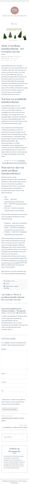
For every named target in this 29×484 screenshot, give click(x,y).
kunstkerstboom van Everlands (14, 210)
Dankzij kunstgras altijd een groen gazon (12, 418)
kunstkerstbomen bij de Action (14, 201)
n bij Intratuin (18, 234)
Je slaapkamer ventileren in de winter (15, 426)
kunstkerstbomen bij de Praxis (14, 230)
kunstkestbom (9, 234)
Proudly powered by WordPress (9, 481)
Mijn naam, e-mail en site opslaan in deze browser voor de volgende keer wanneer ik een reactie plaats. (13, 402)
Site (2, 391)
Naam (3, 373)
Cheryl (7, 283)
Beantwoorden (22, 313)
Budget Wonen (7, 56)
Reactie (4, 349)
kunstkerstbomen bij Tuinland (14, 225)
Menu (15, 24)
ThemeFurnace (14, 482)
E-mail (3, 382)
